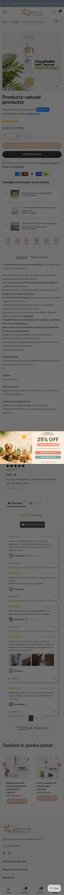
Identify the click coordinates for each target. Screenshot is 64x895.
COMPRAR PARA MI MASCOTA (48, 452)
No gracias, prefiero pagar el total (48, 461)
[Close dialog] (62, 432)
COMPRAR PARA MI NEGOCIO (48, 457)
